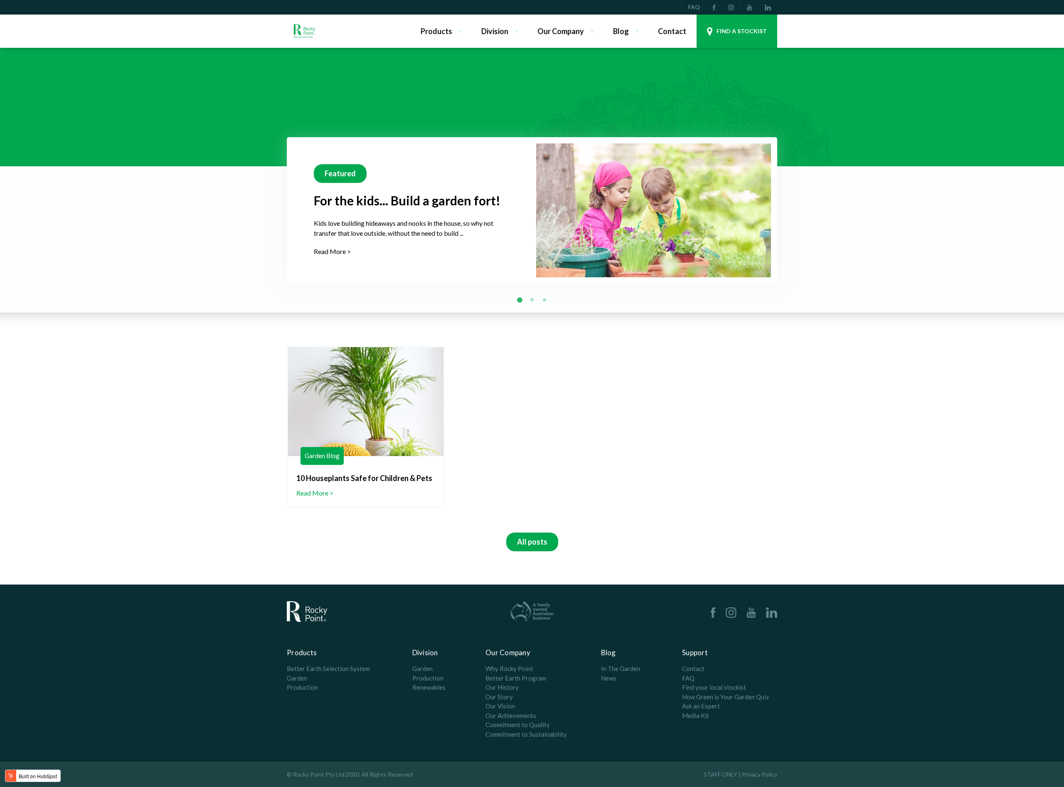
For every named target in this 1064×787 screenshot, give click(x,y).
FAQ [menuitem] (694, 6)
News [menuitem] (608, 678)
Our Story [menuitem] (499, 697)
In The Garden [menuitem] (620, 668)
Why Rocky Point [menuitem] (509, 668)
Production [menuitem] (302, 687)
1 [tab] (519, 300)
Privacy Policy (759, 774)
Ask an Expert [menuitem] (701, 706)
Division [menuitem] (494, 31)
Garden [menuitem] (297, 678)
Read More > (332, 251)
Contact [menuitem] (672, 31)
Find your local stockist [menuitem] (714, 687)
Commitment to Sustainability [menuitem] (526, 734)
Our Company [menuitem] (560, 31)
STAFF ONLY (720, 774)
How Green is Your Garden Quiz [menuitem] (725, 697)
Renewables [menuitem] (429, 687)
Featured (340, 173)
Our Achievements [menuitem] (510, 715)
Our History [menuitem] (502, 687)
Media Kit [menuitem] (695, 715)
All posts (532, 541)
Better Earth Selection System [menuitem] (328, 668)
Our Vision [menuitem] (500, 706)
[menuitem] (714, 7)
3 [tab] (544, 300)
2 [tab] (532, 300)
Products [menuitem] (436, 31)
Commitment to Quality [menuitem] (517, 724)
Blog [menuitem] (621, 31)
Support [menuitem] (695, 652)
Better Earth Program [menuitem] (515, 678)
